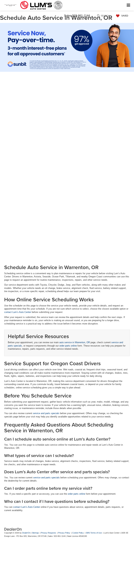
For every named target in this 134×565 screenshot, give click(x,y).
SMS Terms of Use (94, 533)
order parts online (68, 345)
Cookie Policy (78, 533)
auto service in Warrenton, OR (74, 342)
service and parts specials (46, 413)
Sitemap (35, 533)
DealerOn (26, 533)
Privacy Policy (64, 533)
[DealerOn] (13, 529)
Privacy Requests (48, 533)
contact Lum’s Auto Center (17, 312)
